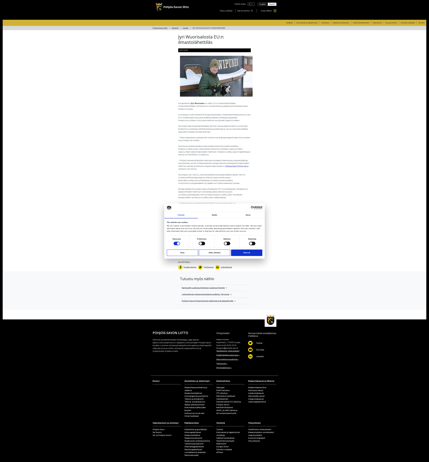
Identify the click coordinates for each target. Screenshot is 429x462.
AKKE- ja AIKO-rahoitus (226, 410)
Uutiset (289, 23)
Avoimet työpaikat (256, 438)
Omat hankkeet (191, 416)
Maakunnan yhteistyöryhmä (197, 441)
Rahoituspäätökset (193, 450)
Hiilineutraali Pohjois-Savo (236, 166)
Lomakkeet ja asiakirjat (195, 452)
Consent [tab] (181, 215)
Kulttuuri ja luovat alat (194, 413)
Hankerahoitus (223, 381)
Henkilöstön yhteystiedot (227, 351)
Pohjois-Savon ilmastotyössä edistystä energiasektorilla (207, 301)
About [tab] (248, 215)
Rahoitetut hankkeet (225, 396)
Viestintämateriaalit (361, 23)
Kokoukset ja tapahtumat (307, 23)
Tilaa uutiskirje (226, 11)
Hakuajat (220, 387)
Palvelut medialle (408, 23)
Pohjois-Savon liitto (160, 28)
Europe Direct (391, 23)
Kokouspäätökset (192, 432)
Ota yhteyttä (254, 441)
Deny (182, 253)
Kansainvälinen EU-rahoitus (228, 402)
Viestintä (175, 28)
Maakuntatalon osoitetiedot (261, 432)
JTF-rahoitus (222, 393)
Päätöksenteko (191, 423)
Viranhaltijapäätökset (194, 447)
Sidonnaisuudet (191, 455)
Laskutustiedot (255, 435)
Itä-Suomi (157, 432)
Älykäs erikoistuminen (194, 405)
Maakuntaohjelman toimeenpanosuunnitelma (196, 394)
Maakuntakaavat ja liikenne (261, 381)
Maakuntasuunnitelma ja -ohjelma (196, 388)
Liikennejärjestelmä (257, 402)
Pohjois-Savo (159, 429)
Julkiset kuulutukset (341, 23)
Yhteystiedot (254, 423)
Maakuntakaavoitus (257, 387)
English (262, 4)
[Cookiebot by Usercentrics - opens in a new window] (252, 207)
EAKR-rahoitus (223, 390)
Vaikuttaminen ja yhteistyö (166, 423)
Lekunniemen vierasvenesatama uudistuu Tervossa (205, 294)
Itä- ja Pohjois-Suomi (162, 435)
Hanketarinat (222, 399)
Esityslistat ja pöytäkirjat (195, 429)
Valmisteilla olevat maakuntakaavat (256, 397)
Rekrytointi (377, 23)
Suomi (272, 4)
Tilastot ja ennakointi (194, 399)
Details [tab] (214, 215)
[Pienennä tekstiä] (252, 4)
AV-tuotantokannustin (226, 413)
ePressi (421, 23)
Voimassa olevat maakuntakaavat (256, 391)
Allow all (246, 253)
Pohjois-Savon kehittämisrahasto (224, 406)
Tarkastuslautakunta (193, 444)
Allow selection (215, 253)
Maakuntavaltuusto (193, 438)
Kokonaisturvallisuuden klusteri (195, 408)
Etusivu (156, 381)
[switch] (202, 243)
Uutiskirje (325, 23)
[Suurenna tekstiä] (249, 4)
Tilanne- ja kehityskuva (194, 402)
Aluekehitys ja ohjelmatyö (197, 381)
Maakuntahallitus (192, 435)
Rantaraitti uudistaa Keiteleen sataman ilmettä (203, 288)
